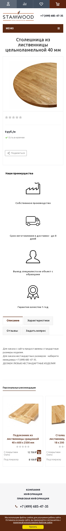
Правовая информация (33, 498)
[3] (13, 117)
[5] (20, 117)
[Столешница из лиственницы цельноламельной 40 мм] (33, 85)
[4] (17, 117)
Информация (33, 494)
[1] (6, 117)
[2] (10, 117)
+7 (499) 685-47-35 (51, 15)
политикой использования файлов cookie (32, 522)
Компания (33, 489)
